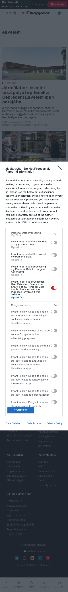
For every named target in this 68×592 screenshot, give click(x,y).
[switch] (54, 242)
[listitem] (34, 234)
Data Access (34, 423)
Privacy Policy (54, 423)
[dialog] (34, 296)
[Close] (60, 169)
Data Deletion (13, 423)
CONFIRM (20, 410)
